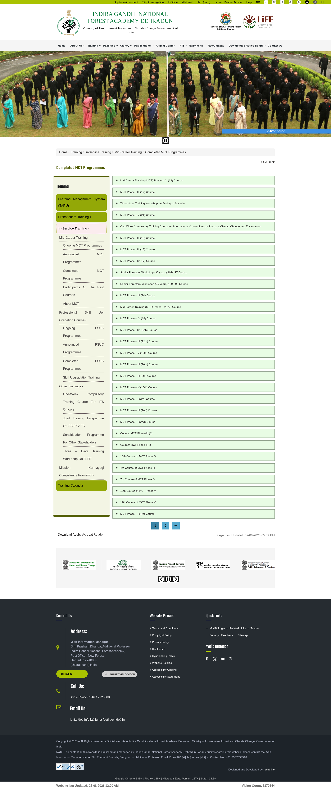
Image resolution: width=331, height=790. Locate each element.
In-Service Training (98, 152)
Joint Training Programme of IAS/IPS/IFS (83, 422)
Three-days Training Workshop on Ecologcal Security (152, 203)
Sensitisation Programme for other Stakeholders (83, 438)
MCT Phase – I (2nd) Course (137, 421)
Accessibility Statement (165, 676)
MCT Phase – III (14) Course (137, 295)
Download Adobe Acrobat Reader (81, 534)
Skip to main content (125, 2)
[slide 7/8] (284, 131)
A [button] (299, 2)
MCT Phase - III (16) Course (137, 237)
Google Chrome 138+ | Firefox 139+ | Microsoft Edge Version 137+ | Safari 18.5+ (165, 778)
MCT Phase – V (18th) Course (138, 387)
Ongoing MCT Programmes (82, 245)
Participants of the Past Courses (83, 291)
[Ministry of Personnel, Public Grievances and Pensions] (258, 565)
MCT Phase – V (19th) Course (138, 352)
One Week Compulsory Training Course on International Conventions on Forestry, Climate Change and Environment (190, 226)
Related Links (237, 628)
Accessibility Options (164, 669)
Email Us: (78, 709)
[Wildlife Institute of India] (213, 565)
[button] (266, 2)
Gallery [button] (124, 45)
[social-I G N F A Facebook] (207, 659)
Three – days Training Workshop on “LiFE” (83, 455)
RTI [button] (181, 45)
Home (61, 45)
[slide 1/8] (271, 131)
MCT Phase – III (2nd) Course (138, 410)
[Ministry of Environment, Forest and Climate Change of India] (226, 22)
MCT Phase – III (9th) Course (138, 375)
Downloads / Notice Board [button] (246, 45)
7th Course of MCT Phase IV (137, 479)
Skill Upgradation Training (81, 377)
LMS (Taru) (203, 2)
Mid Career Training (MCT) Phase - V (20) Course (150, 306)
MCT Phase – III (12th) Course (139, 341)
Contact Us (275, 45)
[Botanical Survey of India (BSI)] (123, 565)
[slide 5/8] (280, 131)
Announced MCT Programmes (83, 258)
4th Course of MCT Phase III (137, 467)
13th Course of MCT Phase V (138, 456)
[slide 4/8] (278, 131)
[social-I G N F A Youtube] (222, 659)
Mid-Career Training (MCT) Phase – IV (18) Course (151, 180)
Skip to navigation (153, 2)
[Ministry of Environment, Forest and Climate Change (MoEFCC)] (78, 565)
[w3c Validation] (77, 766)
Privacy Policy (160, 642)
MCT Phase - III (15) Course (137, 249)
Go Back (268, 162)
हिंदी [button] (258, 2)
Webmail (187, 2)
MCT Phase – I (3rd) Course (137, 398)
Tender (255, 628)
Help (249, 2)
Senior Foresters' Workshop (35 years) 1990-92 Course (154, 283)
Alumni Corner (165, 45)
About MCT (71, 304)
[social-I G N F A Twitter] (215, 659)
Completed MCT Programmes (165, 152)
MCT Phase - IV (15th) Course (138, 329)
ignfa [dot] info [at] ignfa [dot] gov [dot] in (97, 719)
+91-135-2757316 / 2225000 (90, 697)
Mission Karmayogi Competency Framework (81, 471)
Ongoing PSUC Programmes (83, 332)
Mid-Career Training (128, 152)
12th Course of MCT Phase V (138, 490)
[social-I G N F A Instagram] (230, 659)
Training (76, 152)
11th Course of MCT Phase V (138, 502)
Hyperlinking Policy (163, 655)
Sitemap (243, 635)
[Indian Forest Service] (168, 565)
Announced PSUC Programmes (83, 348)
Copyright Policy (161, 635)
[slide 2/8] (273, 131)
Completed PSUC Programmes (83, 364)
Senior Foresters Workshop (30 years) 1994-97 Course (153, 272)
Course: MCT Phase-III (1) (136, 433)
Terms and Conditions (165, 628)
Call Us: (77, 686)
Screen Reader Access (228, 2)
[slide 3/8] (275, 131)
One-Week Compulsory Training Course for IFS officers (83, 401)
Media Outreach (217, 647)
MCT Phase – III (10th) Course (139, 364)
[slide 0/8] (268, 131)
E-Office (173, 2)
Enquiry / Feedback (221, 635)
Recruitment (216, 45)
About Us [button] (76, 45)
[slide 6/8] (282, 131)
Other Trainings (71, 386)
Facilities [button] (109, 45)
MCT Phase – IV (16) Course (138, 318)
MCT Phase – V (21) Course (137, 214)
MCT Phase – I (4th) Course (137, 513)
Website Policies (162, 616)
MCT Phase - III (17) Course (137, 191)
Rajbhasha (196, 45)
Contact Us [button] (66, 674)
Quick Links (214, 616)
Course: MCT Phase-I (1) (135, 444)
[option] (78, 563)
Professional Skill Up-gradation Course (81, 316)
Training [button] (93, 45)
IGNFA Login (217, 628)
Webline (270, 769)
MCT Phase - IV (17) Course (137, 260)
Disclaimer (158, 649)
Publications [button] (142, 45)
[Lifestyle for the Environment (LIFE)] (258, 22)
